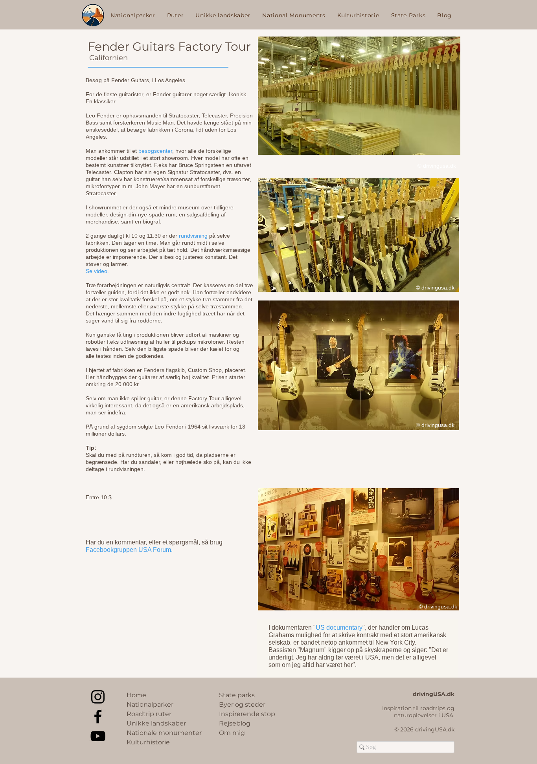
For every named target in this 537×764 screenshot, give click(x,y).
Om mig (232, 733)
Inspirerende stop (247, 714)
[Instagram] (98, 697)
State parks (237, 695)
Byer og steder (242, 704)
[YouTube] (98, 736)
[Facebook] (98, 716)
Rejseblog (234, 723)
